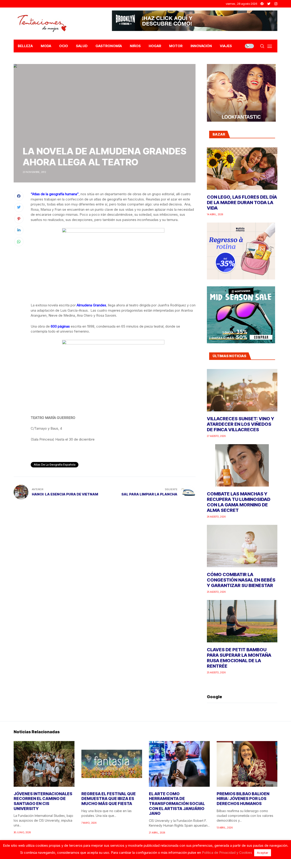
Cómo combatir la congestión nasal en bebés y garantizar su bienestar (241, 580)
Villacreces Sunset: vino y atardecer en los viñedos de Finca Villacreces (240, 424)
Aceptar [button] (262, 852)
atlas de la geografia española (54, 464)
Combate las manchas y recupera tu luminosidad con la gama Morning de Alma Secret (238, 502)
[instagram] (275, 3)
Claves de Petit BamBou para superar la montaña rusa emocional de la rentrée (239, 658)
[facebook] (262, 3)
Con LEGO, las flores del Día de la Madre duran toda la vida (242, 202)
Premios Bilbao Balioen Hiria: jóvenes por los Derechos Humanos (243, 798)
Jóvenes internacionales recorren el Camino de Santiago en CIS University (43, 801)
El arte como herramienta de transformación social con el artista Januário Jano (177, 803)
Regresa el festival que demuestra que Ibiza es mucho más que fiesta (108, 798)
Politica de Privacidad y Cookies (227, 852)
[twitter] (269, 4)
